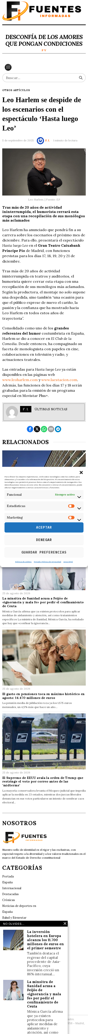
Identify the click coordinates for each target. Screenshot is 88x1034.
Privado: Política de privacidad (47, 561)
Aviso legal (68, 561)
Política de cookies (23, 561)
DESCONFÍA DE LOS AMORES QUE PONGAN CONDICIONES (44, 40)
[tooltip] (30, 429)
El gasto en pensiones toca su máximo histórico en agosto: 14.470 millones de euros (43, 696)
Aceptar (44, 527)
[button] (81, 472)
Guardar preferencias (44, 552)
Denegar (44, 540)
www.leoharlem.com (20, 379)
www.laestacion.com (59, 379)
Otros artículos (16, 90)
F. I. (47, 140)
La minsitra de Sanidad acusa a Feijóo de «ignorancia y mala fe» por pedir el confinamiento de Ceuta (43, 602)
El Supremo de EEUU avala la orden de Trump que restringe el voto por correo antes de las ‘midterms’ (42, 781)
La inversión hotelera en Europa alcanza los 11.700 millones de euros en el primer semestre (45, 940)
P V (44, 50)
